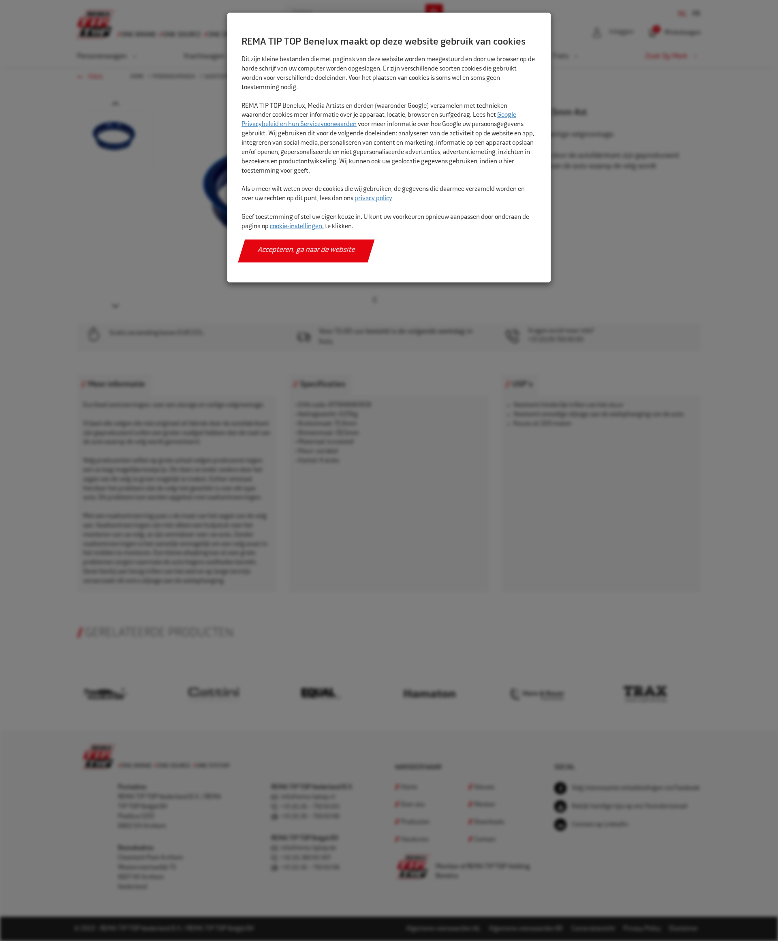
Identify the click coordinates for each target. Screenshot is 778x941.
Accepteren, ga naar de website (306, 250)
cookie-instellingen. (297, 227)
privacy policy (373, 199)
